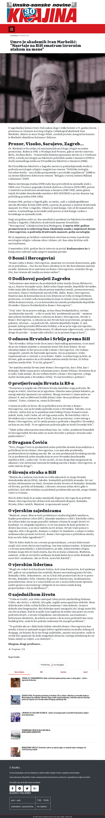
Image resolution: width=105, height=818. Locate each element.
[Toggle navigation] (11, 29)
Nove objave (19, 672)
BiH (41, 672)
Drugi (10, 657)
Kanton (63, 672)
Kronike (16, 657)
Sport (85, 672)
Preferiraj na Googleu (52, 665)
